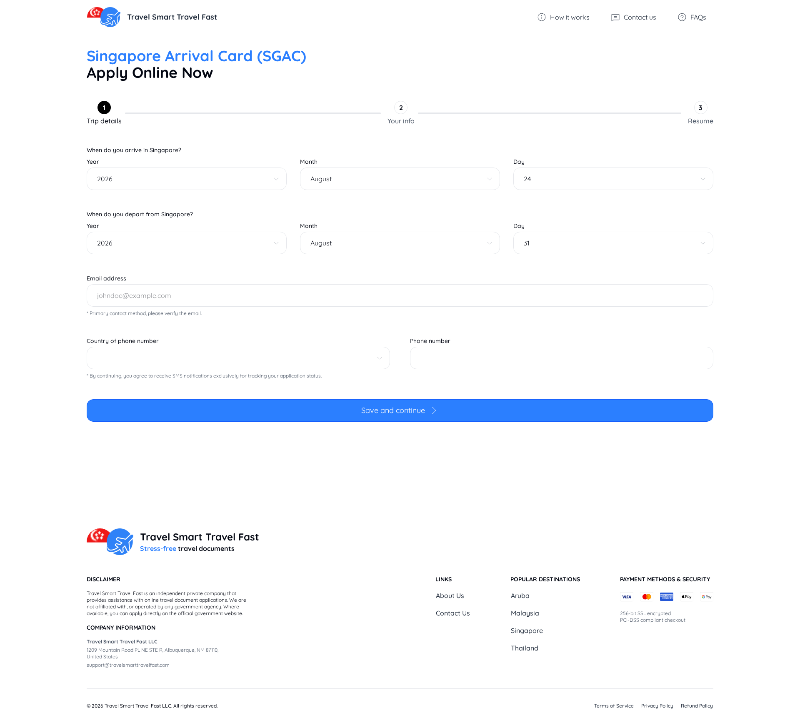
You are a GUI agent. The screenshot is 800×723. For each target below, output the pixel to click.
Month (309, 161)
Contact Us (453, 613)
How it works (570, 17)
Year (93, 161)
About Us (450, 595)
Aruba (520, 595)
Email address (106, 278)
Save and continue (393, 410)
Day (519, 161)
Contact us (640, 17)
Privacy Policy (657, 706)
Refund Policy (697, 706)
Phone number (430, 341)
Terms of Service (614, 706)
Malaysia (525, 613)
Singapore (527, 630)
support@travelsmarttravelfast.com (128, 665)
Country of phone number (123, 341)
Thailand (524, 648)
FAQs (698, 17)
